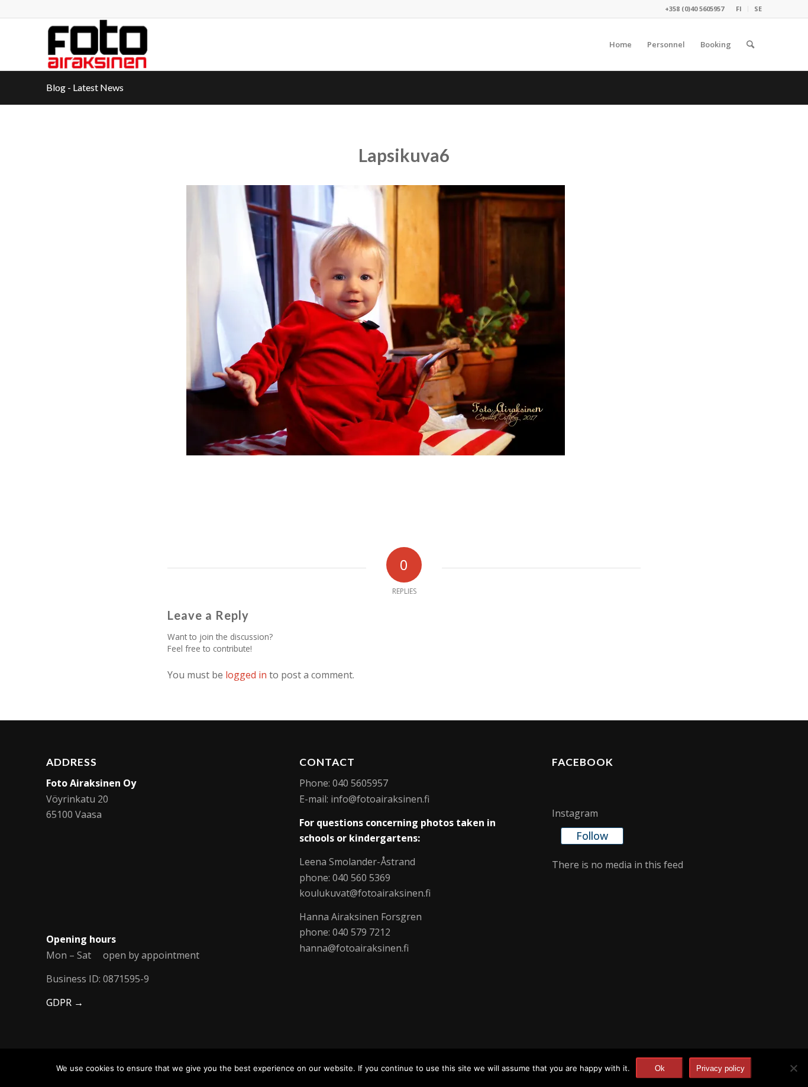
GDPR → (64, 1002)
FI (739, 8)
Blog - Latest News (85, 87)
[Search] (750, 44)
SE (758, 8)
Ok (660, 1068)
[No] (793, 1068)
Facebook (582, 762)
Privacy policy (720, 1068)
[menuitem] (739, 9)
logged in (246, 674)
